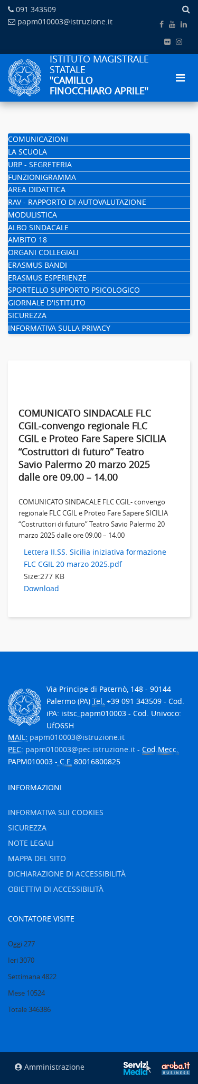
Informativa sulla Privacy (59, 328)
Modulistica (32, 215)
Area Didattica (36, 189)
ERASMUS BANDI (37, 265)
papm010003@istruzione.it (64, 21)
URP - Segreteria (40, 164)
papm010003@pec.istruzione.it (80, 749)
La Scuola (27, 152)
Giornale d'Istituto (47, 302)
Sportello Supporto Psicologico (74, 290)
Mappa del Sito (37, 858)
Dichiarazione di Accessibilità (67, 874)
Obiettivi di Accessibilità (55, 889)
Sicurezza (27, 315)
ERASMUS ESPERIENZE (47, 278)
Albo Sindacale (38, 227)
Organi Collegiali (43, 252)
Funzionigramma (42, 177)
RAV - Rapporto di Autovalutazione (77, 202)
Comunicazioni (38, 139)
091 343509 (36, 9)
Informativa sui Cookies (55, 812)
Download (41, 588)
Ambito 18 (27, 239)
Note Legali (31, 843)
